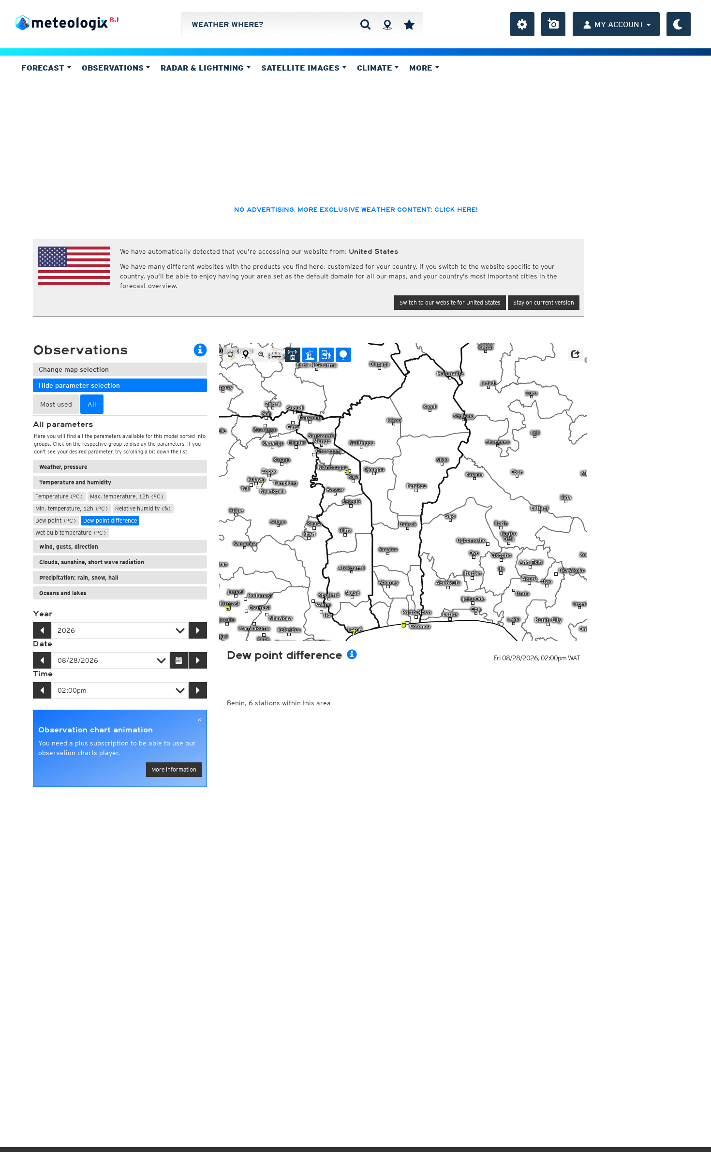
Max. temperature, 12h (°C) (127, 496)
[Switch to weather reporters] (326, 355)
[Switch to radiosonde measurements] (343, 355)
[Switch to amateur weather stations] (309, 355)
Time (43, 674)
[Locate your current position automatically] (387, 24)
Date (42, 644)
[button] (575, 354)
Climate (376, 67)
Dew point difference (110, 520)
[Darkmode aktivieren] (679, 24)
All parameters (63, 424)
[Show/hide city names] (276, 355)
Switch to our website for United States (450, 302)
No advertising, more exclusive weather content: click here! (355, 209)
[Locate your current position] (245, 355)
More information (173, 769)
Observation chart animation (95, 730)
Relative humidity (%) (143, 508)
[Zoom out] (261, 355)
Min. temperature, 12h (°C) (71, 508)
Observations (114, 67)
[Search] (365, 24)
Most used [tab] (56, 404)
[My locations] (409, 24)
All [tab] (92, 404)
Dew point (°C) (55, 520)
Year (42, 614)
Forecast (44, 67)
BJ (114, 20)
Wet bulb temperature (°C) (70, 532)
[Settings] (522, 24)
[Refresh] (230, 355)
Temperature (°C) (59, 496)
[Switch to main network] (292, 355)
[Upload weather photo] (553, 24)
